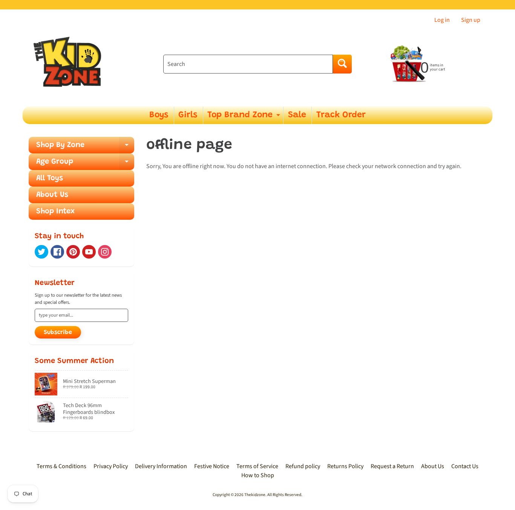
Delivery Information (161, 466)
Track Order (341, 115)
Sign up (470, 20)
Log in (442, 20)
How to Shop (257, 475)
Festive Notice (211, 466)
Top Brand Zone (244, 117)
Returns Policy (345, 466)
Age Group (85, 164)
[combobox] (248, 64)
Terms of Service (257, 466)
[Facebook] (57, 252)
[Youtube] (89, 252)
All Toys (49, 178)
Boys (158, 115)
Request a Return (392, 466)
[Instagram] (105, 252)
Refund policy (302, 466)
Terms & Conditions (61, 466)
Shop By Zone (85, 147)
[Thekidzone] (69, 64)
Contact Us (464, 466)
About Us (52, 195)
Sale (297, 115)
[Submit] (342, 64)
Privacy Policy (110, 466)
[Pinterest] (73, 252)
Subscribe (58, 332)
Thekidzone (254, 495)
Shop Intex (55, 211)
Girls (187, 115)
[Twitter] (41, 252)
